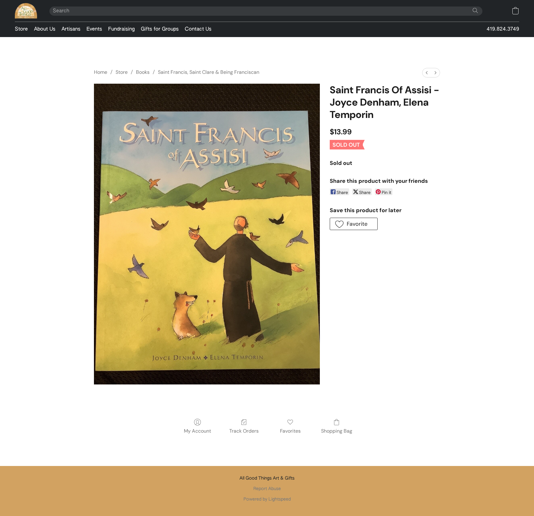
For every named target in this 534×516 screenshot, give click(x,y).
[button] (26, 11)
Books (143, 72)
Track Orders (244, 431)
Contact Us (198, 29)
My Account (197, 431)
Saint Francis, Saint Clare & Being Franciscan (208, 72)
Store (21, 29)
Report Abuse (267, 489)
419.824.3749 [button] (503, 29)
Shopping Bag (336, 431)
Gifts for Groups (160, 29)
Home (100, 72)
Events (94, 29)
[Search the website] (475, 10)
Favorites (290, 431)
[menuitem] (426, 72)
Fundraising (121, 29)
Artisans (70, 29)
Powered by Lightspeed (267, 499)
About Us (44, 29)
